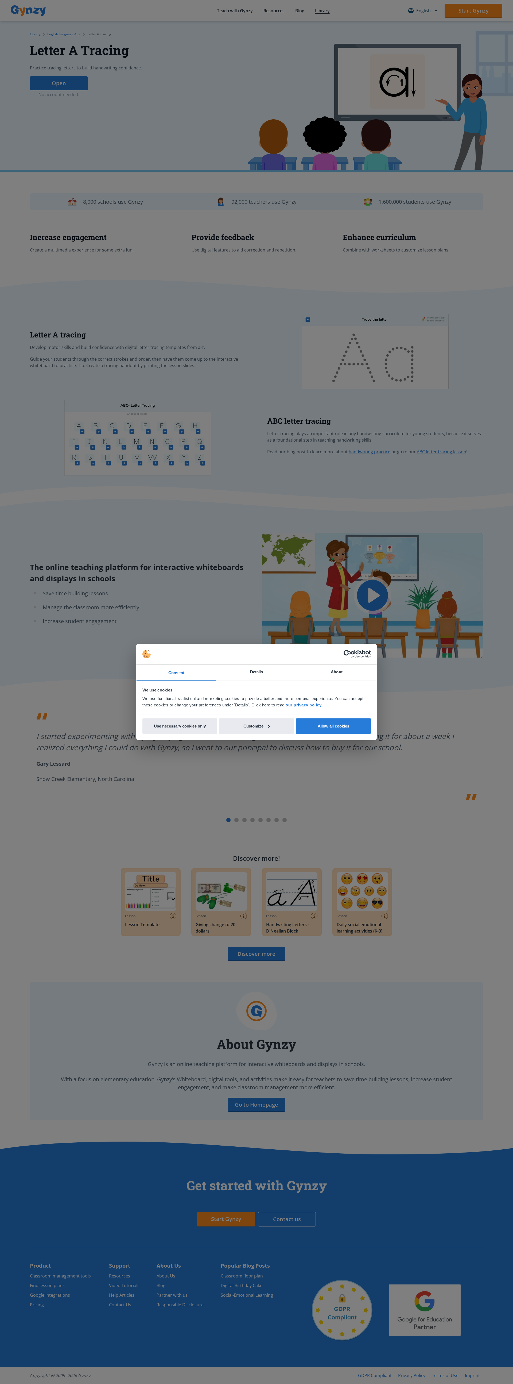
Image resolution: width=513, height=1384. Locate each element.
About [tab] (337, 671)
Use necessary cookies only (180, 726)
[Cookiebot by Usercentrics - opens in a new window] (347, 654)
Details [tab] (256, 671)
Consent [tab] (176, 672)
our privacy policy (303, 704)
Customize (253, 726)
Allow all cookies (333, 726)
